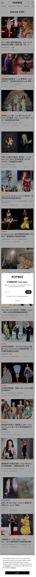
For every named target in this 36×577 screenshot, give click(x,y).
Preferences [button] (13, 567)
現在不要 (17, 300)
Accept (17, 573)
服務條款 (21, 296)
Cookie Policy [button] (7, 566)
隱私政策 (25, 296)
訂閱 (28, 292)
